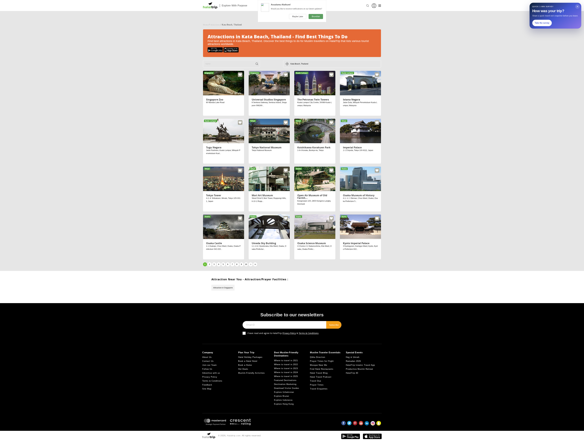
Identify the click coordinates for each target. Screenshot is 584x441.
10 (246, 264)
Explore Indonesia (283, 400)
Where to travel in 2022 (286, 364)
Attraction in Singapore (223, 287)
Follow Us (207, 369)
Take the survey (542, 23)
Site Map (206, 389)
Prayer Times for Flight (322, 361)
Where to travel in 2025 (286, 376)
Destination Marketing (285, 384)
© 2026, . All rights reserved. (239, 435)
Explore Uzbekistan (284, 392)
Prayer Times (317, 385)
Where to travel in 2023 (286, 368)
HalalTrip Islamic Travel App (360, 365)
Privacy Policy (289, 333)
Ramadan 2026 (353, 361)
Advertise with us (211, 373)
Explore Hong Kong (284, 404)
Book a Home (245, 365)
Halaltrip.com (234, 435)
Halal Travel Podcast (320, 377)
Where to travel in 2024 (286, 372)
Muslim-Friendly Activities (251, 373)
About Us (207, 357)
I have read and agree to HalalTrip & (283, 333)
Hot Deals (243, 369)
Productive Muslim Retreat (359, 369)
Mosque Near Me (318, 365)
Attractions (215, 25)
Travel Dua (315, 381)
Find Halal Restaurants (321, 369)
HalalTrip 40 (352, 373)
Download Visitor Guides (286, 388)
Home (205, 25)
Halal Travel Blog (319, 373)
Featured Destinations (285, 380)
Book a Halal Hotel (247, 361)
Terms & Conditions (309, 333)
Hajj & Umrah (352, 357)
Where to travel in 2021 (286, 360)
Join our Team (209, 365)
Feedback (207, 385)
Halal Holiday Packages (250, 357)
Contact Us (208, 361)
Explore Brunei (281, 396)
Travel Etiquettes (319, 389)
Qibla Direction (317, 357)
